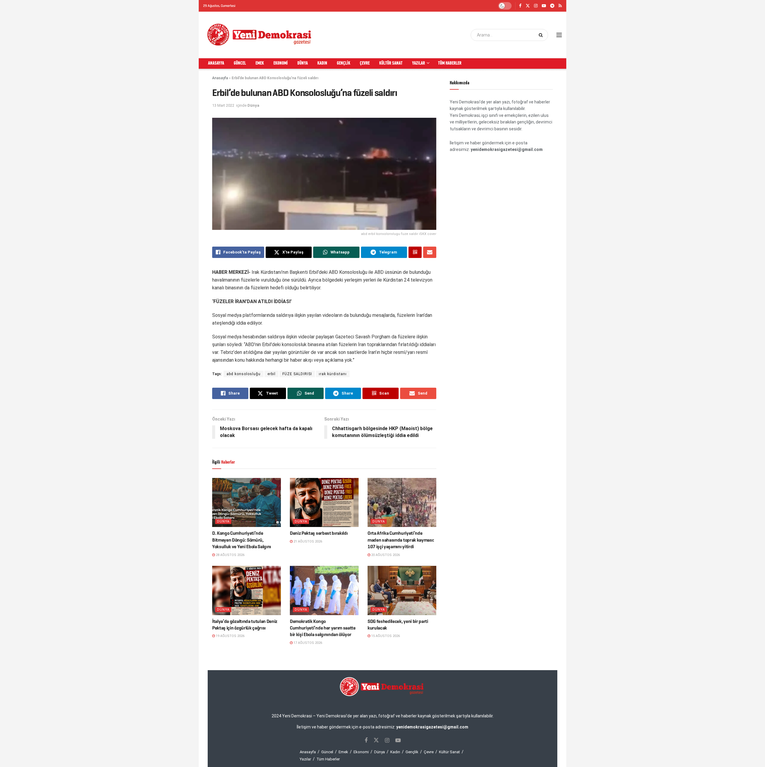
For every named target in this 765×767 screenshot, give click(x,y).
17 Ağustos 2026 (307, 643)
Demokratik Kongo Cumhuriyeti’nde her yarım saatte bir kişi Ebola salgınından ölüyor (323, 628)
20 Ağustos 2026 (385, 555)
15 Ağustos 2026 (385, 636)
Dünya (302, 63)
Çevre (365, 63)
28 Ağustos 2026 (229, 555)
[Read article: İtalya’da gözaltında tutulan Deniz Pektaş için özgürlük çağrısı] (246, 590)
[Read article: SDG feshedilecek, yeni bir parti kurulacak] (402, 590)
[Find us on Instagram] (536, 6)
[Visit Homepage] (259, 35)
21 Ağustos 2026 (307, 541)
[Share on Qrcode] (415, 252)
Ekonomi (280, 63)
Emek (259, 63)
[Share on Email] (429, 252)
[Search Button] (542, 35)
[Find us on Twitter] (528, 6)
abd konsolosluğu (244, 374)
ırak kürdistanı (333, 374)
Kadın (322, 63)
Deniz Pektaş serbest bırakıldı (319, 533)
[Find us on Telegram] (552, 6)
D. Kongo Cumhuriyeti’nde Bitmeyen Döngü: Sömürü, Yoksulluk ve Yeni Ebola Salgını (241, 539)
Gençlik (343, 63)
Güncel (240, 63)
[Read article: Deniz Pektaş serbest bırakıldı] (324, 502)
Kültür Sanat (391, 63)
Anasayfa (216, 63)
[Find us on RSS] (560, 6)
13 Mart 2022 (223, 105)
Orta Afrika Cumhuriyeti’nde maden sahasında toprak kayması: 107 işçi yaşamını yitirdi (401, 539)
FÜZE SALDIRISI (297, 374)
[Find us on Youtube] (544, 6)
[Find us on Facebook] (520, 6)
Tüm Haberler (449, 63)
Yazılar (418, 63)
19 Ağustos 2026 (229, 636)
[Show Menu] (559, 35)
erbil (271, 374)
